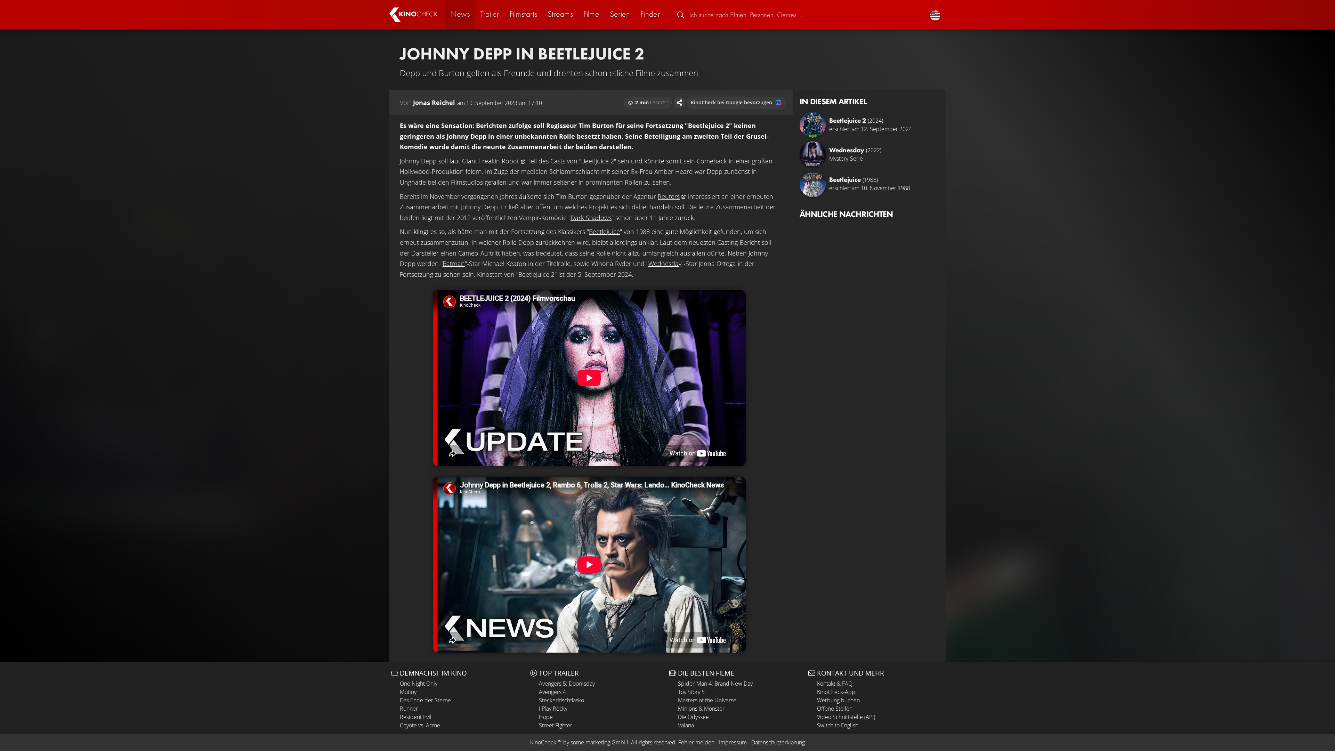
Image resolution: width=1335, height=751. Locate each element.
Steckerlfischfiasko (561, 700)
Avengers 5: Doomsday (567, 683)
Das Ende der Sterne (425, 700)
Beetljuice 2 (597, 161)
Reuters (669, 196)
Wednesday (664, 263)
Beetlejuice (604, 231)
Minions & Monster (701, 708)
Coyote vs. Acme (420, 725)
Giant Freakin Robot (490, 161)
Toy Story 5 (691, 691)
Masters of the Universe (707, 700)
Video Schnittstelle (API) (846, 716)
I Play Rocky (553, 708)
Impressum (733, 742)
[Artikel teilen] (679, 102)
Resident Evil (415, 716)
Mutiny (408, 691)
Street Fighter (555, 725)
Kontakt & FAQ (834, 683)
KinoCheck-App (836, 691)
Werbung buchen (838, 700)
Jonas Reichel (434, 102)
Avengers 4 (552, 691)
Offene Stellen (834, 708)
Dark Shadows (591, 217)
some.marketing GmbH (599, 742)
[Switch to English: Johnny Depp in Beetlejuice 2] (935, 15)
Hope (546, 716)
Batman (454, 263)
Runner (409, 708)
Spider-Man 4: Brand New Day (715, 683)
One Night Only (418, 683)
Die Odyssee (693, 716)
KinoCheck (543, 742)
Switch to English (837, 725)
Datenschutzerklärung (778, 742)
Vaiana (686, 725)
